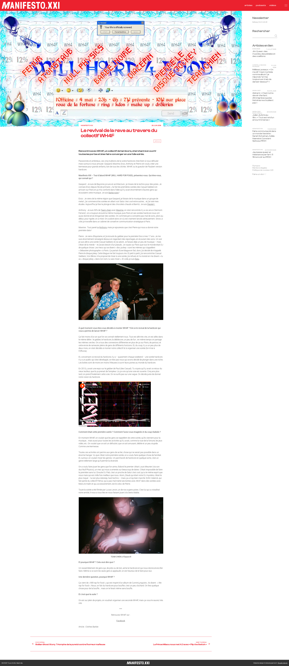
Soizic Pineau (257, 113)
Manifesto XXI (87, 125)
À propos (256, 166)
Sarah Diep (256, 90)
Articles (157, 141)
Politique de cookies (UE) (263, 170)
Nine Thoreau (201, 642)
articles (248, 5)
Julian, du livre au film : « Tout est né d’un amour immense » (263, 117)
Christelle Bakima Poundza (259, 65)
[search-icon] (280, 5)
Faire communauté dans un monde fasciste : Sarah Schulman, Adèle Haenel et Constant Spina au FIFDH (264, 136)
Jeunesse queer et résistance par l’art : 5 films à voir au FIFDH (262, 154)
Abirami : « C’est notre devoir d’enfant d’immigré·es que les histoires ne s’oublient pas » (262, 98)
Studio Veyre (282, 663)
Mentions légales (259, 168)
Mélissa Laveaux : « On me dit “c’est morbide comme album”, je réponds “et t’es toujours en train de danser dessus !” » (262, 75)
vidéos (272, 5)
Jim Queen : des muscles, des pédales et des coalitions (263, 53)
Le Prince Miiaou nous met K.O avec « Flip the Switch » (180, 644)
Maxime (119, 210)
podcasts (261, 5)
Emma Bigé (256, 49)
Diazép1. (151, 204)
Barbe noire (113, 193)
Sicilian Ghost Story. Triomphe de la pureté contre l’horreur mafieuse (70, 644)
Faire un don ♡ (259, 174)
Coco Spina (39, 642)
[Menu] (286, 5)
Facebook (120, 621)
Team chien (106, 210)
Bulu (137, 259)
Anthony (103, 227)
